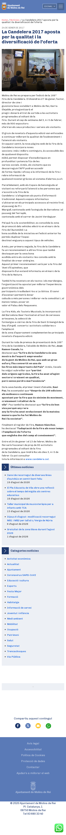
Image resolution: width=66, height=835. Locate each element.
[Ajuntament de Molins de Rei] (20, 4)
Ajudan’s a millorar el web (33, 773)
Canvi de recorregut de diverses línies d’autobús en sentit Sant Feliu (29, 477)
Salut (10, 640)
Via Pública (13, 656)
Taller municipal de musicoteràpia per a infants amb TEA (30, 506)
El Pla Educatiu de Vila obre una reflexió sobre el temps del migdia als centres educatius (30, 491)
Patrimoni (13, 634)
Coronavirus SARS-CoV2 (21, 575)
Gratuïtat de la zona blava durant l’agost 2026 (31, 531)
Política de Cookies (33, 755)
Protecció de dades (33, 761)
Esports (12, 585)
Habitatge (13, 602)
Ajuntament (14, 569)
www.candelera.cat (37, 459)
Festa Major (14, 591)
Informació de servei (19, 607)
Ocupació (12, 629)
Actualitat (13, 564)
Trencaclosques (16, 651)
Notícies (15, 20)
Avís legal (33, 743)
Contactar (33, 767)
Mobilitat (12, 624)
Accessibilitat (33, 749)
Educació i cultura (18, 580)
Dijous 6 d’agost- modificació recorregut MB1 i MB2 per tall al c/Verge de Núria (31, 518)
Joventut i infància (18, 613)
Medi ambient (15, 618)
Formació (12, 596)
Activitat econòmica (19, 558)
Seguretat (13, 645)
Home (5, 20)
